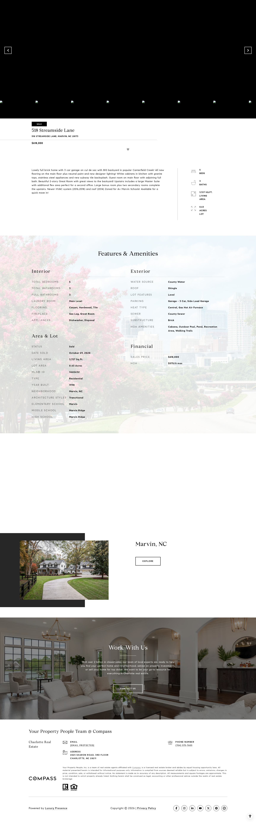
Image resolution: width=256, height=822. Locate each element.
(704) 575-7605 (183, 745)
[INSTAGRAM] (184, 808)
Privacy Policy (146, 808)
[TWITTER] (208, 808)
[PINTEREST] (216, 808)
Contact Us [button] (128, 688)
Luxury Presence (56, 808)
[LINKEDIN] (192, 808)
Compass (136, 767)
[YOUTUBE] (200, 808)
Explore (148, 561)
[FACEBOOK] (176, 808)
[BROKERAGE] (224, 808)
